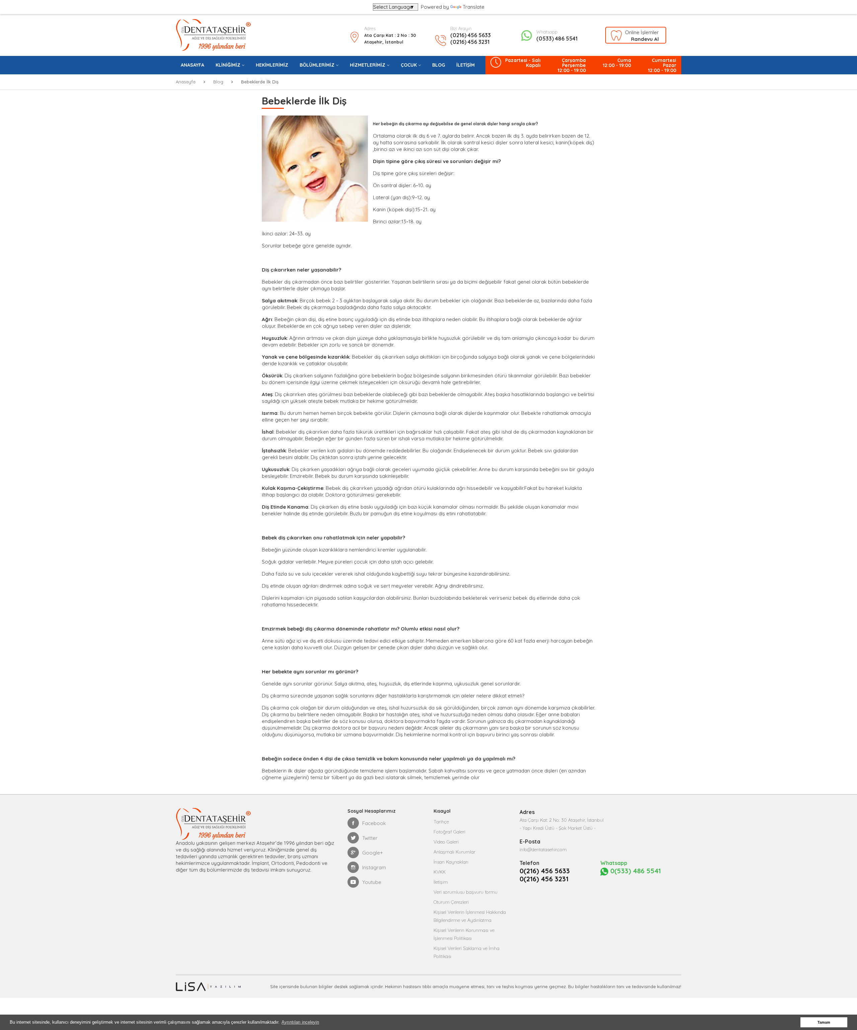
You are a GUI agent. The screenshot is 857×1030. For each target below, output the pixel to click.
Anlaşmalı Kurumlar (454, 852)
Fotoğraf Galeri (449, 832)
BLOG (438, 65)
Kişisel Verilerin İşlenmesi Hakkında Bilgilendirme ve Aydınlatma (470, 916)
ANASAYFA (192, 65)
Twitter (370, 838)
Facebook (374, 823)
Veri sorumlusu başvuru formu (465, 892)
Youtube (371, 882)
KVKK (440, 872)
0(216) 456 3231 (544, 879)
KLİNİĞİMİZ (228, 65)
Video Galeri (446, 842)
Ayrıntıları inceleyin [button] (300, 1022)
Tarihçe (441, 822)
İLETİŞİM (465, 65)
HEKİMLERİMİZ (272, 65)
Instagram (374, 867)
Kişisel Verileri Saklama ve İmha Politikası (466, 952)
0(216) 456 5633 (545, 871)
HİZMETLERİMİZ (367, 65)
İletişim (441, 882)
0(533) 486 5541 (634, 871)
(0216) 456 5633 (470, 35)
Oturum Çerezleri (451, 902)
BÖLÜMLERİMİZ (317, 65)
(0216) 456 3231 (469, 42)
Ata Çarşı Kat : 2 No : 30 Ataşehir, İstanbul (390, 38)
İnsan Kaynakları (451, 862)
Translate (473, 7)
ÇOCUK (409, 65)
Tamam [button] (823, 1022)
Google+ (372, 853)
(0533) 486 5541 (556, 38)
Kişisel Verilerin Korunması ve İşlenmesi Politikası (464, 934)
